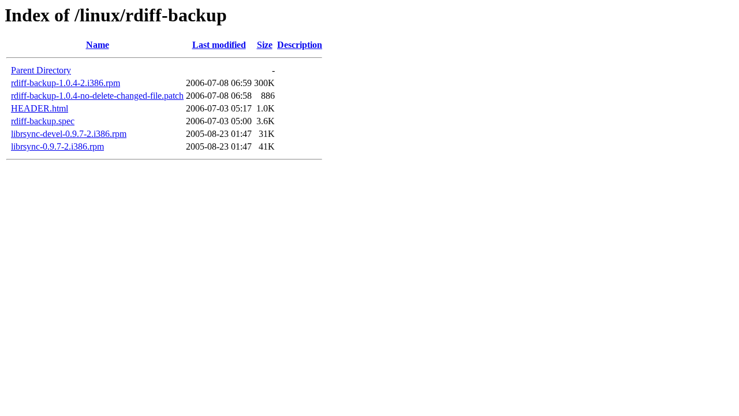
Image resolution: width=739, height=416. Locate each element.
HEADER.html (39, 108)
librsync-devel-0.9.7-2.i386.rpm (68, 134)
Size (265, 45)
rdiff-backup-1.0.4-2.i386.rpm (65, 83)
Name (97, 45)
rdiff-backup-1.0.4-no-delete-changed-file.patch (97, 96)
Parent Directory (41, 70)
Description (299, 45)
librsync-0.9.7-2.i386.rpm (57, 146)
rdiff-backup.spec (42, 121)
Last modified (219, 45)
